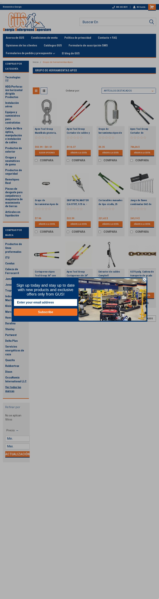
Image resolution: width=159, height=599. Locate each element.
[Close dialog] (145, 279)
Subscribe (45, 312)
